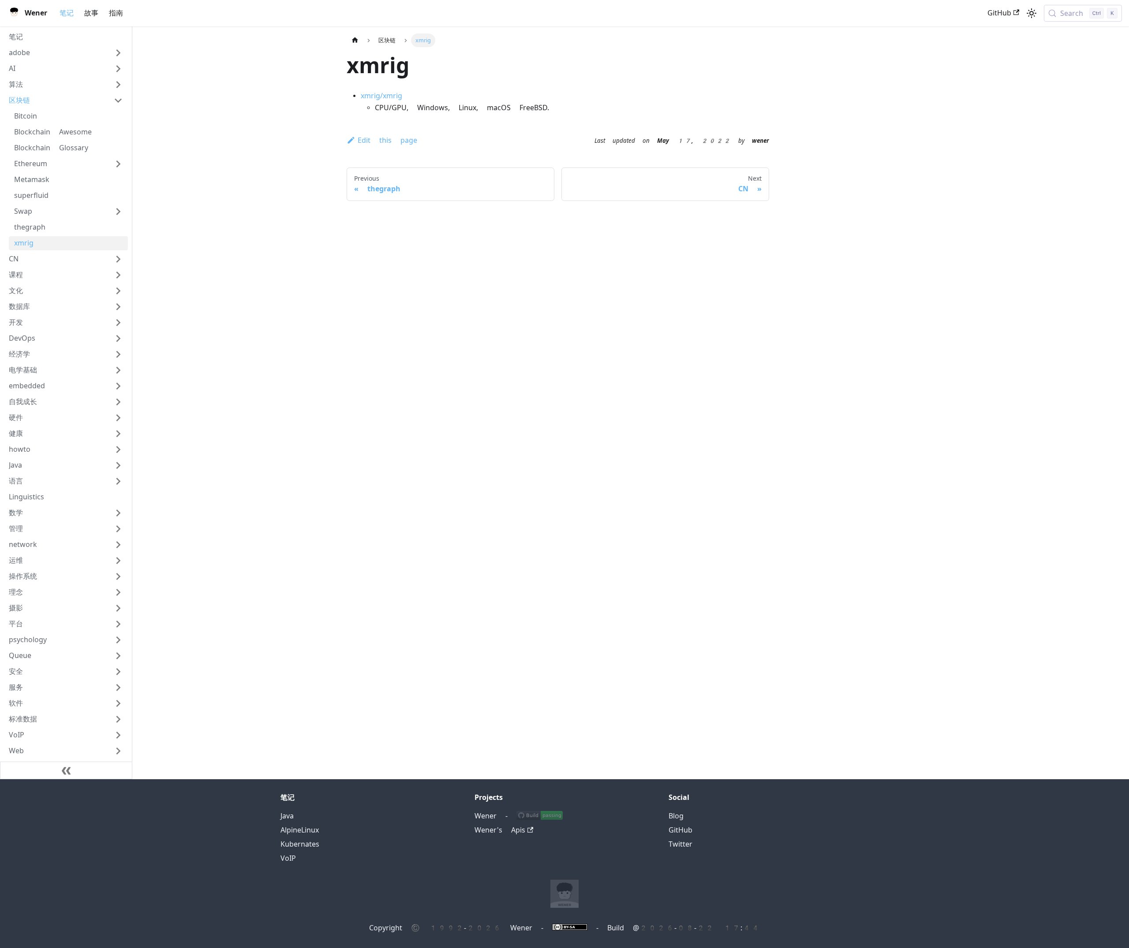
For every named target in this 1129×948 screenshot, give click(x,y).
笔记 (67, 13)
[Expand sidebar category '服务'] (118, 687)
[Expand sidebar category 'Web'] (118, 751)
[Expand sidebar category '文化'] (118, 291)
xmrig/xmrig (381, 96)
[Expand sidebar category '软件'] (118, 703)
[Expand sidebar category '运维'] (118, 561)
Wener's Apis (500, 830)
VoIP (288, 858)
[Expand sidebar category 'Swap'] (118, 211)
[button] (66, 53)
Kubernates (299, 844)
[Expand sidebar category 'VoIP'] (118, 735)
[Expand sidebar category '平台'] (118, 624)
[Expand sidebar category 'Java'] (118, 465)
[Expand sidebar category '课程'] (118, 275)
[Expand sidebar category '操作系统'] (118, 576)
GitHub (999, 13)
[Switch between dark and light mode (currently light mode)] (1031, 13)
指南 (116, 13)
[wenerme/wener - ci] (539, 816)
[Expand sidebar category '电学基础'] (118, 370)
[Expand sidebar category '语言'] (118, 481)
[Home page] (355, 40)
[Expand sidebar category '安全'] (118, 672)
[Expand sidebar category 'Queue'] (118, 656)
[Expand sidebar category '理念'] (118, 592)
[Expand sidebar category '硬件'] (118, 418)
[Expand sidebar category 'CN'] (118, 259)
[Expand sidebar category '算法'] (118, 85)
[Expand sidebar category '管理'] (118, 529)
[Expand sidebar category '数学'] (118, 513)
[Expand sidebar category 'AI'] (118, 69)
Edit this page (387, 140)
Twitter (680, 844)
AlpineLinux (299, 830)
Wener (486, 816)
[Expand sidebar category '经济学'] (118, 354)
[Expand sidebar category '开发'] (118, 323)
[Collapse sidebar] (66, 770)
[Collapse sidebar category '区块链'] (118, 100)
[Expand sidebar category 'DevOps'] (118, 338)
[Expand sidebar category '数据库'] (118, 307)
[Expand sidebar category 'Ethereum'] (118, 164)
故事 (91, 13)
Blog (676, 816)
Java (287, 816)
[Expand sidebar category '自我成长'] (118, 402)
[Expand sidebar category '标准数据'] (118, 719)
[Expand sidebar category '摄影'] (118, 608)
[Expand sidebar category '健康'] (118, 434)
